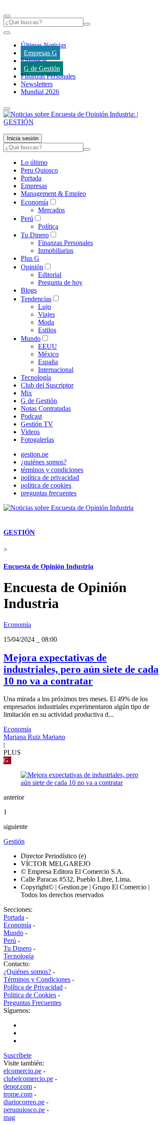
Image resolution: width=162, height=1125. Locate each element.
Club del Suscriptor (47, 385)
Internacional (55, 369)
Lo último (34, 162)
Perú (27, 218)
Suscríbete (17, 1055)
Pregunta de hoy (60, 282)
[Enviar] (86, 24)
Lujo (44, 306)
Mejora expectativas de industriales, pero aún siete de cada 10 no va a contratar (81, 669)
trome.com (17, 1094)
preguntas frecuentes (48, 493)
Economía (34, 202)
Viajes (46, 314)
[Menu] (6, 16)
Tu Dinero (35, 235)
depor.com (17, 1086)
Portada (31, 178)
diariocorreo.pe (23, 1102)
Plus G (30, 258)
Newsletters (37, 84)
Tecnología (36, 377)
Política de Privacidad (33, 987)
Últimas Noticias (43, 45)
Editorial (49, 274)
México (48, 354)
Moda (46, 322)
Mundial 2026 (40, 91)
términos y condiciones (52, 469)
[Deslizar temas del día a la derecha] (6, 108)
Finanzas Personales (48, 76)
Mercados (51, 210)
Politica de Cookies (29, 995)
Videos (30, 431)
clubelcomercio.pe (28, 1078)
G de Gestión (42, 68)
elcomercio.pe (22, 1071)
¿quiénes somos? (44, 462)
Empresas (34, 60)
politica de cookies (46, 485)
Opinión (32, 267)
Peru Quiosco (39, 170)
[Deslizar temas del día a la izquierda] (6, 33)
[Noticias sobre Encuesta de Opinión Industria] (68, 507)
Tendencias (36, 299)
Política (48, 226)
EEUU (47, 346)
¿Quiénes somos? (27, 971)
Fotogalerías (37, 439)
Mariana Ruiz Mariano (34, 737)
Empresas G (40, 53)
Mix (26, 393)
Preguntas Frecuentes (32, 1002)
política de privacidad (50, 477)
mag (9, 1117)
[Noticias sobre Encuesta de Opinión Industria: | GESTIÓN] (81, 122)
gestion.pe (34, 454)
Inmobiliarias (55, 250)
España (48, 362)
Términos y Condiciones (36, 979)
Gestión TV (37, 424)
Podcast (31, 416)
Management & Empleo (53, 193)
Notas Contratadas (46, 408)
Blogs (29, 290)
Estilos (47, 330)
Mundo (31, 338)
